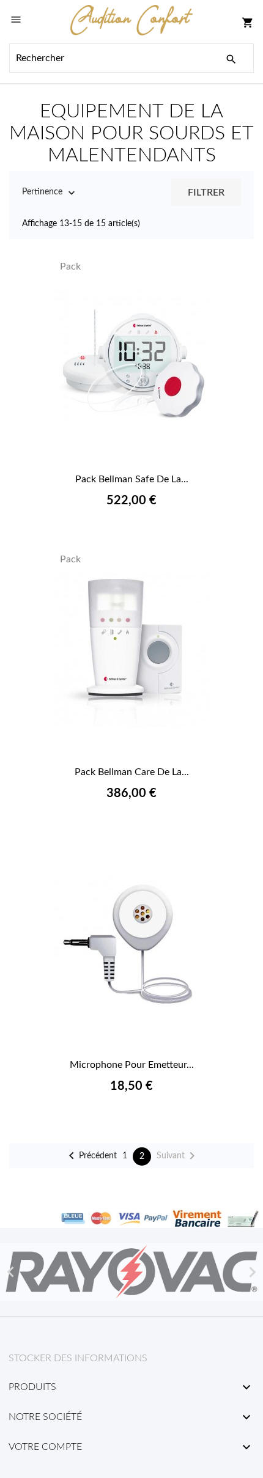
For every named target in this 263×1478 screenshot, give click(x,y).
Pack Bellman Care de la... (132, 772)
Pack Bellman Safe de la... (131, 479)
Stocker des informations (78, 1358)
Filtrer (206, 192)
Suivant (178, 1156)
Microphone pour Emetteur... (132, 1065)
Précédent (90, 1156)
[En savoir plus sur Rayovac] (131, 1272)
